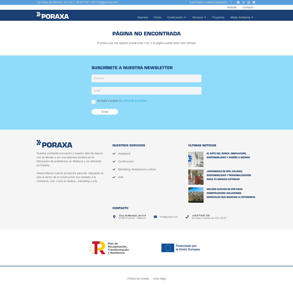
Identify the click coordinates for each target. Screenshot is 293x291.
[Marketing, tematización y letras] (115, 169)
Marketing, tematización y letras (137, 169)
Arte (120, 177)
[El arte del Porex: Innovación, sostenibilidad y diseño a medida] (196, 159)
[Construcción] (115, 161)
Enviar (104, 111)
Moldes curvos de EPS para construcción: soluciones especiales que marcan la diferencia (231, 193)
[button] (184, 17)
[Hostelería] (115, 153)
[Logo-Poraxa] (53, 15)
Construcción (126, 161)
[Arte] (115, 177)
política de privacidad (134, 100)
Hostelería (124, 153)
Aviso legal (159, 278)
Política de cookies (138, 278)
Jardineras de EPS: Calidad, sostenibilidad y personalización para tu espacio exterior (229, 175)
